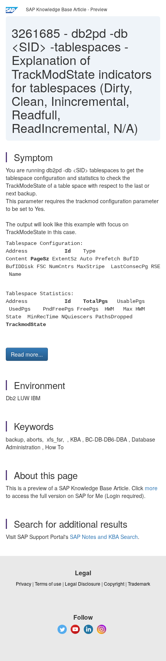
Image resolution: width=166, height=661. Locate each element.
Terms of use (48, 583)
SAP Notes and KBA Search (104, 536)
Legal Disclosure (82, 583)
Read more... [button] (27, 354)
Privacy (23, 583)
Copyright (114, 583)
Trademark (139, 583)
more (151, 488)
